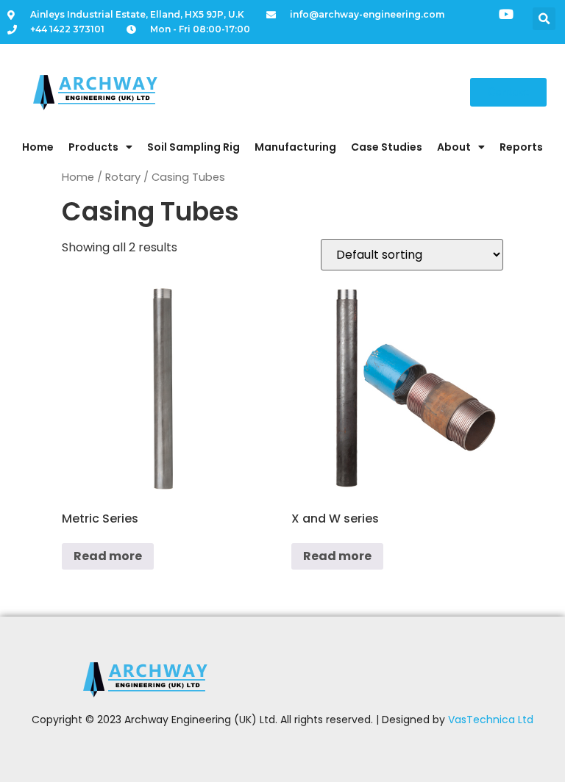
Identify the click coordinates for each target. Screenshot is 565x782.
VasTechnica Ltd (490, 719)
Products (93, 147)
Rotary (123, 177)
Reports (521, 147)
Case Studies (386, 147)
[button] (544, 18)
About (454, 147)
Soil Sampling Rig (193, 147)
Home (38, 147)
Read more (108, 556)
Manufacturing (295, 147)
